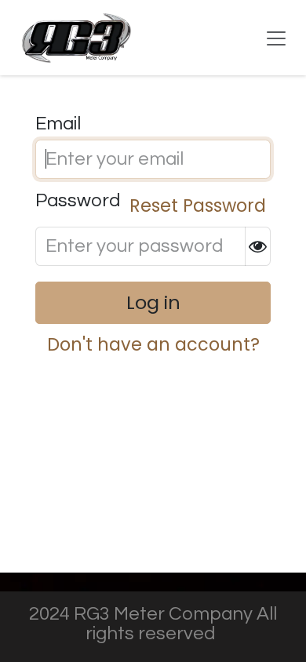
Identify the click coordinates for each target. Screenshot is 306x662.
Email (58, 124)
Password (150, 204)
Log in (153, 302)
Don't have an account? (153, 344)
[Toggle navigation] (276, 37)
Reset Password (197, 205)
